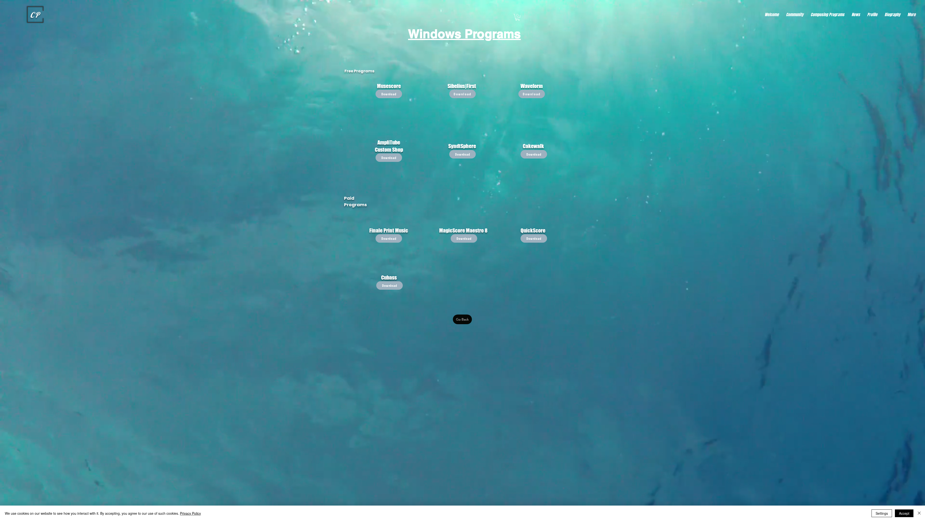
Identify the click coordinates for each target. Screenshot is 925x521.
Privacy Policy (190, 513)
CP (35, 15)
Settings (882, 513)
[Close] (919, 513)
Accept (904, 513)
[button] (518, 17)
